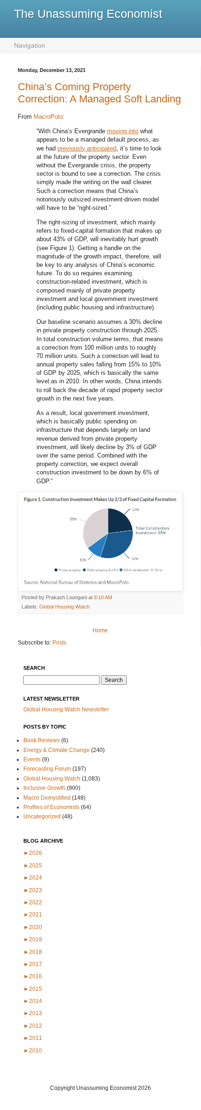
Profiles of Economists (51, 807)
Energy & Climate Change (56, 750)
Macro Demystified (47, 798)
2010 (32, 1050)
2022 (32, 902)
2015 (32, 989)
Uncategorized (42, 816)
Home (100, 630)
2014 (32, 1001)
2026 (32, 853)
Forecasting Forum (47, 769)
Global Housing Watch (64, 606)
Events (32, 759)
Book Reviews (41, 740)
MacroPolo (48, 116)
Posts (59, 642)
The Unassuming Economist (88, 13)
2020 (32, 927)
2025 (32, 865)
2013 (32, 1013)
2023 (32, 890)
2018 (32, 952)
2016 (32, 976)
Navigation (29, 45)
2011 (32, 1038)
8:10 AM (103, 597)
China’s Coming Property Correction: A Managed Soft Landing (99, 93)
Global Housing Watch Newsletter (66, 709)
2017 (32, 964)
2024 (32, 877)
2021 (32, 914)
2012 (32, 1026)
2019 (32, 939)
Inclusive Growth (44, 788)
